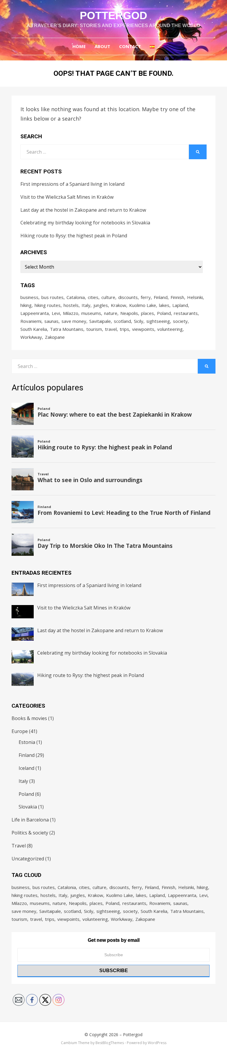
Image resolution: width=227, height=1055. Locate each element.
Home (79, 46)
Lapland (180, 305)
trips (124, 329)
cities (93, 297)
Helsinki (195, 297)
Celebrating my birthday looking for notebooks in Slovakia (85, 222)
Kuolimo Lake (142, 305)
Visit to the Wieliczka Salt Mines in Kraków (67, 197)
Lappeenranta (34, 313)
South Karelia (33, 329)
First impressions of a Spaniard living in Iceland (72, 184)
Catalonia (76, 297)
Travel (19, 845)
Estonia (27, 742)
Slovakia (28, 806)
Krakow (118, 305)
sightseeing (158, 321)
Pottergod (113, 15)
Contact (130, 46)
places (147, 313)
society (180, 321)
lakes (164, 305)
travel (111, 329)
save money (73, 321)
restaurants (186, 313)
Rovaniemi (30, 321)
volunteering (170, 329)
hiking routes (48, 305)
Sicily (138, 321)
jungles (100, 305)
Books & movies (29, 718)
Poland (164, 313)
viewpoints (143, 329)
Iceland (26, 768)
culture (108, 297)
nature (110, 313)
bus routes (52, 297)
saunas (51, 321)
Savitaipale (100, 321)
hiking (26, 305)
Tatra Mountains (66, 329)
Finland (161, 297)
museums (91, 313)
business (29, 297)
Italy (86, 305)
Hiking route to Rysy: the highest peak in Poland (73, 235)
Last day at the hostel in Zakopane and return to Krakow (83, 210)
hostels (71, 305)
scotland (122, 321)
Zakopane (55, 337)
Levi (56, 313)
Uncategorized (28, 858)
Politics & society (30, 832)
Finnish (177, 297)
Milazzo (70, 313)
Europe (20, 731)
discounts (128, 297)
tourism (94, 329)
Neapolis (129, 313)
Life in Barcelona (30, 819)
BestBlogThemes (109, 1042)
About (102, 46)
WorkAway (31, 337)
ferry (146, 297)
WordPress (157, 1042)
